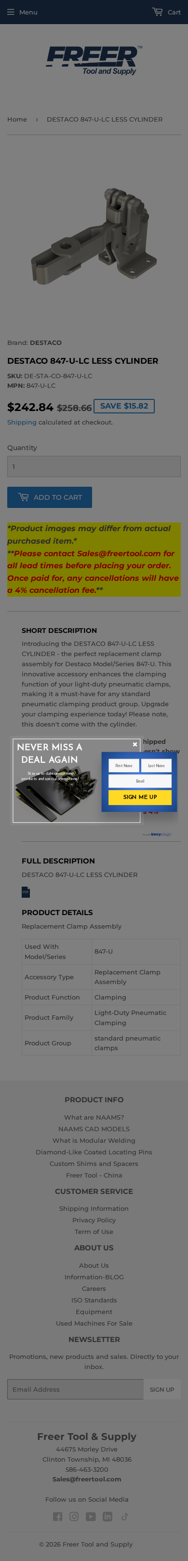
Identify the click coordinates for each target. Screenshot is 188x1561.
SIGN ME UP (140, 797)
